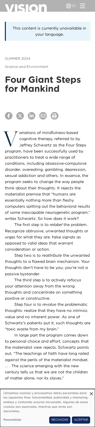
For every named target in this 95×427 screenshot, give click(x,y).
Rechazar (59, 419)
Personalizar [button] (12, 419)
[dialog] (47, 408)
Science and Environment (26, 66)
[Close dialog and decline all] (91, 392)
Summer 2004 (17, 58)
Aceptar (81, 419)
